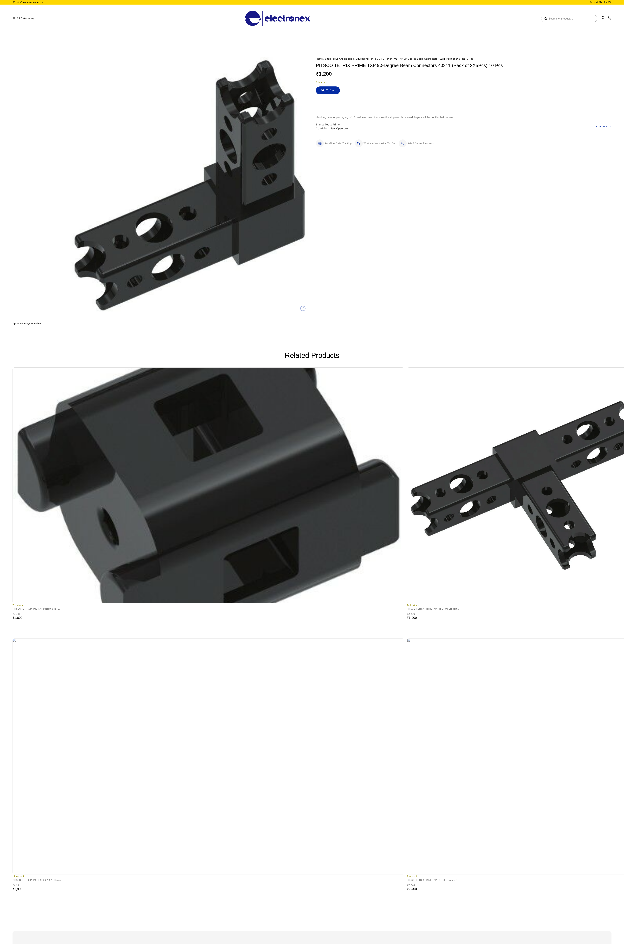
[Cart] (609, 18)
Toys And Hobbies (343, 58)
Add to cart (327, 90)
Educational (362, 58)
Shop (328, 58)
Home (319, 58)
